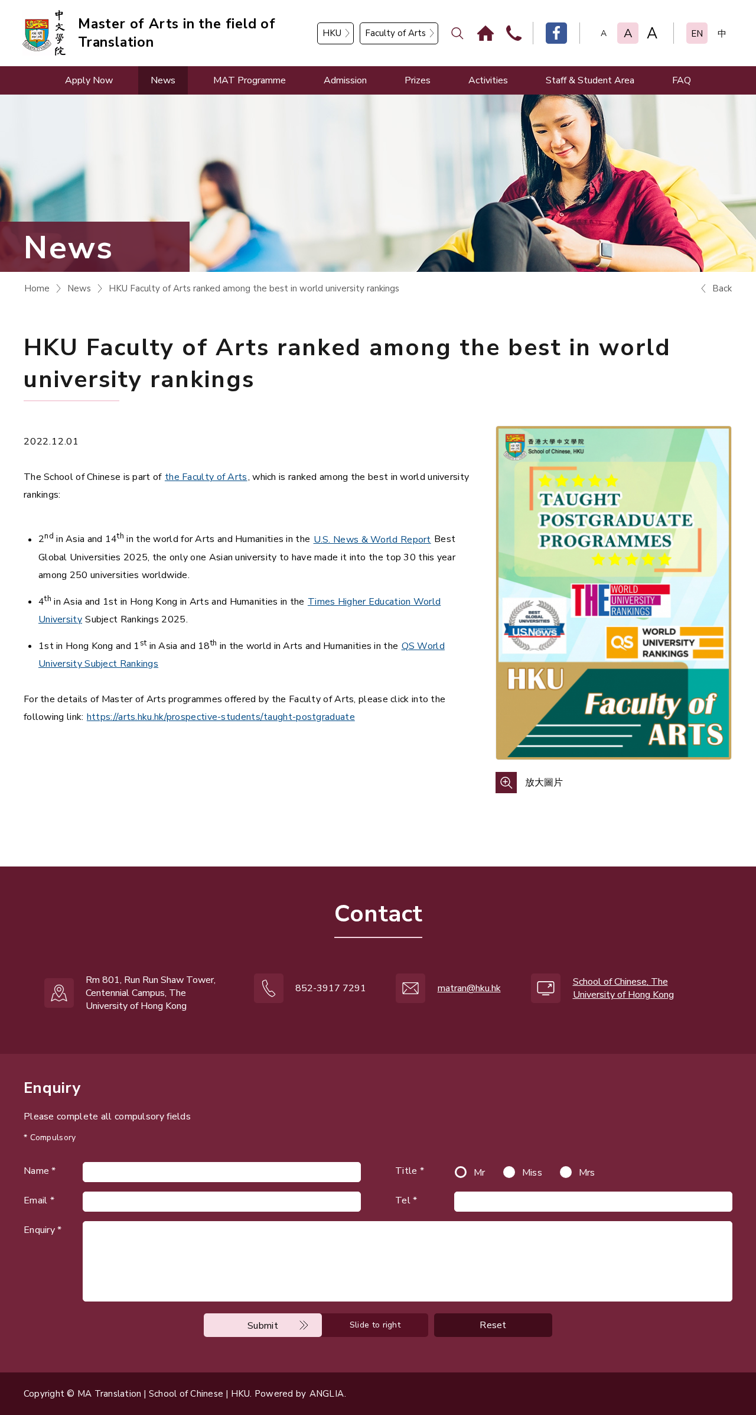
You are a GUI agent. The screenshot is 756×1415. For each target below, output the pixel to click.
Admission (345, 80)
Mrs (587, 1172)
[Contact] (513, 33)
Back (722, 288)
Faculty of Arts (395, 33)
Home (37, 288)
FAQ (681, 80)
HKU (331, 33)
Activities (488, 80)
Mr (479, 1172)
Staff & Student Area (590, 80)
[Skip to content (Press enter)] (160, 45)
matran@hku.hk (469, 988)
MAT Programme (249, 80)
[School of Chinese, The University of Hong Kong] (44, 32)
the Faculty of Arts (206, 476)
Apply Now (89, 80)
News (163, 80)
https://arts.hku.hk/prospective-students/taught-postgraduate (221, 716)
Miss (532, 1172)
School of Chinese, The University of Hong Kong (623, 988)
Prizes (418, 80)
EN (697, 34)
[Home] (485, 33)
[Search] (457, 33)
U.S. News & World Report (372, 539)
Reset (493, 1325)
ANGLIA (326, 1394)
